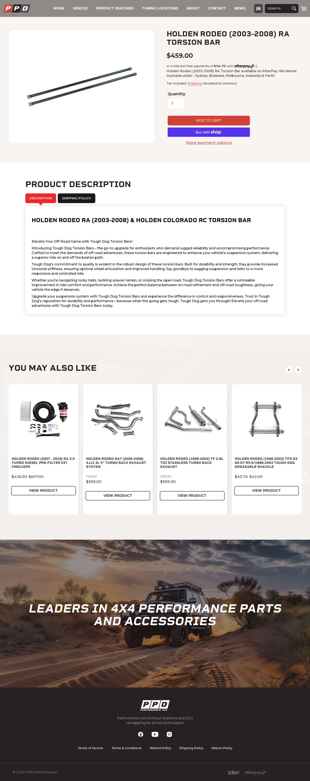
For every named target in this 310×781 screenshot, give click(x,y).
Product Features (114, 8)
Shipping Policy (191, 748)
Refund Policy (160, 748)
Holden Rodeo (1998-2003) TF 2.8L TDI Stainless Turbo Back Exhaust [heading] (191, 463)
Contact (217, 8)
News (240, 8)
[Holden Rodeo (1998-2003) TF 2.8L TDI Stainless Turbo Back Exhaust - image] (192, 419)
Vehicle (80, 8)
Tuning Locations (160, 8)
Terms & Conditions (126, 748)
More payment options (209, 142)
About (193, 8)
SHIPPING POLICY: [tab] (76, 198)
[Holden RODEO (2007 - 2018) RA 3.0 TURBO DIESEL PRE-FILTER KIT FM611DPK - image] (43, 419)
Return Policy (222, 748)
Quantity (176, 94)
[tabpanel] (155, 260)
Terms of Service (90, 748)
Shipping (194, 83)
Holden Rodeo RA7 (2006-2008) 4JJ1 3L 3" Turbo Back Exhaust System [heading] (116, 463)
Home (59, 8)
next (298, 370)
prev (289, 370)
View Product (43, 491)
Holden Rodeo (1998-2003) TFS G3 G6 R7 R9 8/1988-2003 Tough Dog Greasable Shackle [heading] (266, 463)
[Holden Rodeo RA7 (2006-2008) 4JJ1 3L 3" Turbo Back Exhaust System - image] (118, 419)
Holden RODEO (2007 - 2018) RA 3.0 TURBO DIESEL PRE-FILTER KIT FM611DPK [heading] (43, 463)
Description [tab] (41, 198)
